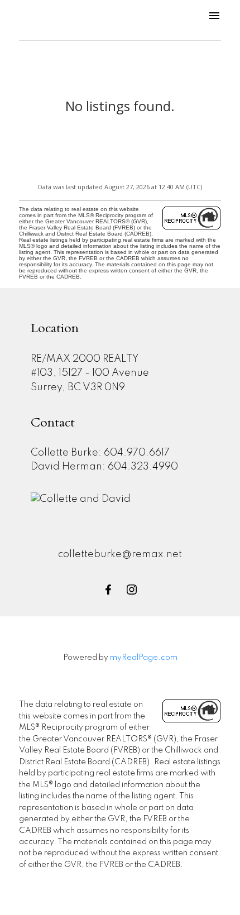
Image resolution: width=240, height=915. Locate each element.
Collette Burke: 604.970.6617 (100, 453)
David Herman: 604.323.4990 (104, 467)
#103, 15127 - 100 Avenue (90, 373)
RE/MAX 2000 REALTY (84, 359)
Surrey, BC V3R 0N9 (78, 387)
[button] (108, 590)
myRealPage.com (143, 658)
